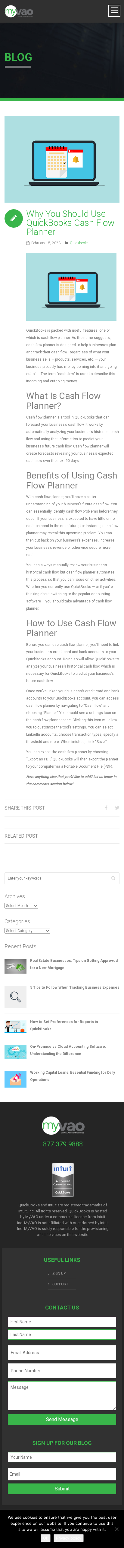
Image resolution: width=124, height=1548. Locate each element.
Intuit (101, 1217)
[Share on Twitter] (117, 808)
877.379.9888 (63, 1144)
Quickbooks (79, 243)
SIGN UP (59, 1274)
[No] (116, 1529)
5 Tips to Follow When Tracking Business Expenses (74, 987)
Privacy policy (68, 1538)
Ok (45, 1538)
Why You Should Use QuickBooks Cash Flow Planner (70, 222)
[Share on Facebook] (106, 808)
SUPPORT (60, 1284)
